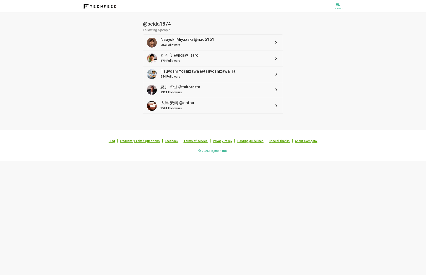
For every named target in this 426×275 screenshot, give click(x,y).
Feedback (171, 141)
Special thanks (279, 141)
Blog (112, 141)
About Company (306, 141)
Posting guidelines (250, 141)
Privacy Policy (222, 141)
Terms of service (195, 141)
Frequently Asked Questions (140, 141)
